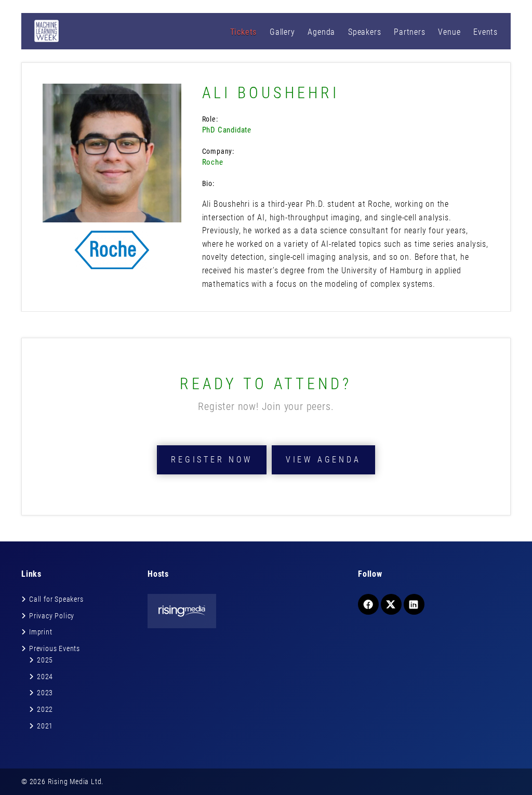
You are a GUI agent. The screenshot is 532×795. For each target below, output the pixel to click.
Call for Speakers (56, 599)
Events (485, 32)
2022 (45, 709)
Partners (409, 32)
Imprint (40, 632)
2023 (45, 692)
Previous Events (54, 648)
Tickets (243, 32)
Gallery (282, 32)
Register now (211, 460)
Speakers (364, 32)
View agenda (323, 460)
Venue (449, 32)
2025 (45, 660)
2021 (45, 726)
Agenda (321, 32)
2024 (45, 676)
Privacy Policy (51, 616)
